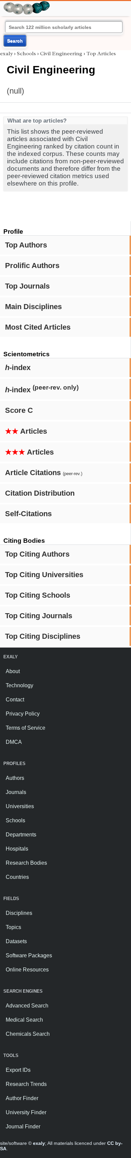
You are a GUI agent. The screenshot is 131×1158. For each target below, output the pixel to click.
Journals (16, 792)
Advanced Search (27, 1005)
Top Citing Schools (37, 595)
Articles (26, 431)
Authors (15, 778)
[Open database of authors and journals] (27, 4)
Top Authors (26, 245)
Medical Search (24, 1020)
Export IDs (18, 1070)
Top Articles (101, 53)
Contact (15, 699)
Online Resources (27, 969)
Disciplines (19, 913)
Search (15, 40)
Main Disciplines (33, 306)
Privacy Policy (23, 714)
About (13, 671)
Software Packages (29, 955)
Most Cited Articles (38, 327)
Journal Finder (23, 1126)
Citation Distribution (40, 493)
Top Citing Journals (38, 615)
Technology (19, 685)
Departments (21, 834)
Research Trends (26, 1084)
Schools (26, 53)
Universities (20, 806)
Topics (13, 927)
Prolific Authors (32, 265)
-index (18, 367)
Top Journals (27, 286)
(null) (15, 90)
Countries (17, 877)
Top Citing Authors (37, 554)
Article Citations (43, 472)
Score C (19, 410)
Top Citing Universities (44, 574)
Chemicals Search (28, 1034)
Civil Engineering (61, 53)
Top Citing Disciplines (42, 636)
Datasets (16, 941)
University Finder (26, 1112)
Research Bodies (26, 863)
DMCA (14, 742)
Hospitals (17, 849)
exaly (6, 53)
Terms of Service (25, 728)
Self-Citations (28, 513)
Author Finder (22, 1098)
